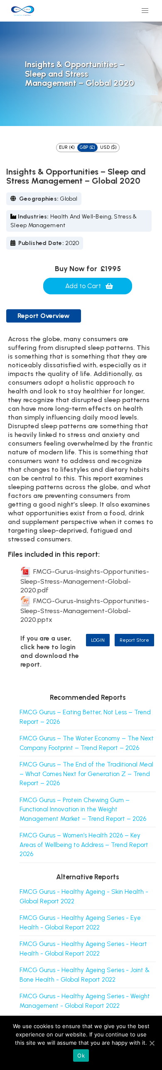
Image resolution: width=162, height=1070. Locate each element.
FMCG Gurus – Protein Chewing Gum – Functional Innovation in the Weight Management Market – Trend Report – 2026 (83, 809)
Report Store (134, 640)
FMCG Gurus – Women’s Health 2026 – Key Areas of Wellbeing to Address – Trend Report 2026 (84, 845)
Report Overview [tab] (43, 316)
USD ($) (108, 147)
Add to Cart (83, 286)
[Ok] (151, 1043)
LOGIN (98, 640)
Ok (81, 1055)
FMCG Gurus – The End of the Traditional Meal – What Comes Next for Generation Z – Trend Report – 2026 (86, 774)
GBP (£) (87, 147)
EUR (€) (67, 147)
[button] (145, 11)
